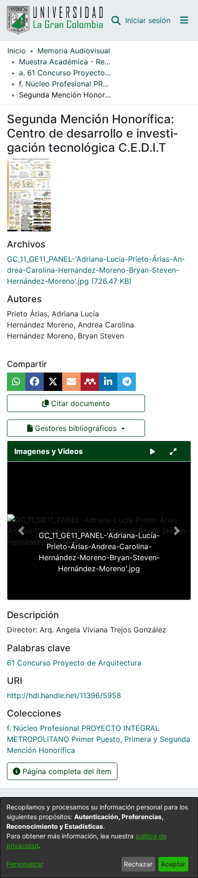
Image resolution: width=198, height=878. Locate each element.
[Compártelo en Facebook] (34, 382)
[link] (96, 270)
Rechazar (138, 864)
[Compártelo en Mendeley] (90, 382)
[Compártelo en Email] (71, 382)
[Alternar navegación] (184, 20)
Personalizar (24, 864)
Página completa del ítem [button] (65, 771)
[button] (116, 20)
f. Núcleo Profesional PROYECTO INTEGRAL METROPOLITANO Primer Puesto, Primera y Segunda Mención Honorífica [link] (65, 83)
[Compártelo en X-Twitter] (53, 382)
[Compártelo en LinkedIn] (108, 382)
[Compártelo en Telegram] (126, 382)
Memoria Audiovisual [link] (73, 50)
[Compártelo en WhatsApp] (16, 382)
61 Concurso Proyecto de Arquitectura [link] (74, 662)
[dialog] (99, 838)
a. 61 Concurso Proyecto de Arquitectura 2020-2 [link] (65, 72)
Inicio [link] (16, 50)
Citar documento (79, 403)
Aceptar (173, 864)
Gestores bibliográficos (76, 428)
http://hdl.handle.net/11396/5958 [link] (64, 695)
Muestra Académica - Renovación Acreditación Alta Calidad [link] (65, 61)
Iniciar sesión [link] (148, 20)
